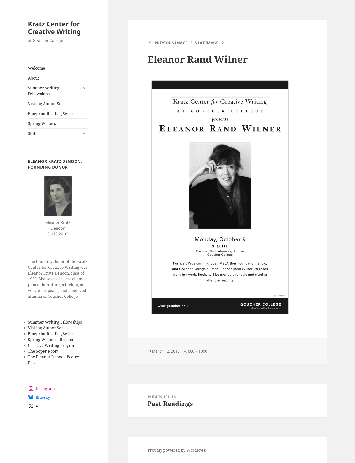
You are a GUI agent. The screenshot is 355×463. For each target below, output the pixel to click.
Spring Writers (42, 123)
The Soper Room (43, 351)
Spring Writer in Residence (53, 339)
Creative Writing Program (52, 345)
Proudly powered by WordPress (177, 450)
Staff (32, 133)
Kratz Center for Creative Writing (54, 27)
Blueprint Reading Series (51, 113)
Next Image (206, 42)
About (33, 78)
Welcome (36, 68)
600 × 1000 (197, 351)
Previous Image (171, 42)
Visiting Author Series (48, 103)
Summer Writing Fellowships (43, 90)
